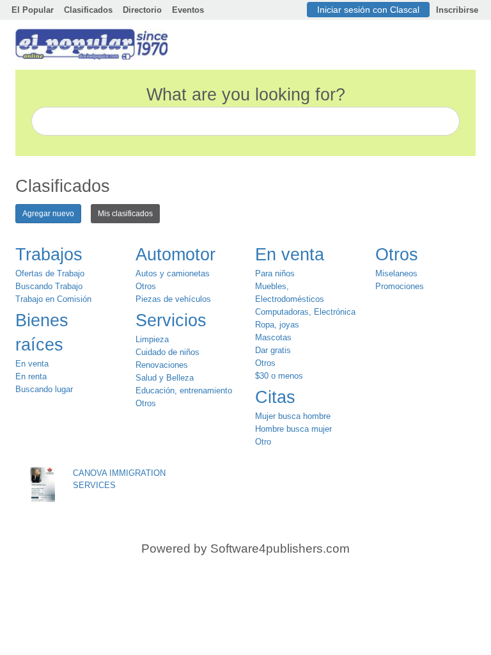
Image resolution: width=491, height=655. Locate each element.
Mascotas (273, 337)
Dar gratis (273, 350)
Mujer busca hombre (293, 416)
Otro (263, 441)
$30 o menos (279, 376)
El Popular (33, 10)
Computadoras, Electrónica (305, 312)
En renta (31, 376)
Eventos (188, 10)
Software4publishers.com (280, 548)
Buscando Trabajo (48, 286)
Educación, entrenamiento (184, 390)
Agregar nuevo (48, 213)
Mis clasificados (125, 213)
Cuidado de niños (167, 352)
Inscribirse (457, 10)
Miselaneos (396, 273)
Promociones (399, 286)
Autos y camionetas (173, 273)
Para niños (275, 273)
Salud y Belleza (165, 378)
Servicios (171, 320)
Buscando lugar (44, 389)
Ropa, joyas (277, 324)
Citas (275, 397)
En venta (32, 363)
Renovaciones (162, 365)
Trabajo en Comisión (53, 299)
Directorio (142, 10)
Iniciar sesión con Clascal (368, 9)
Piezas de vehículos (173, 299)
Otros (146, 286)
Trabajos (48, 254)
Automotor (175, 254)
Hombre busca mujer (293, 429)
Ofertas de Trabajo (49, 273)
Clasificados (88, 10)
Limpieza (152, 339)
